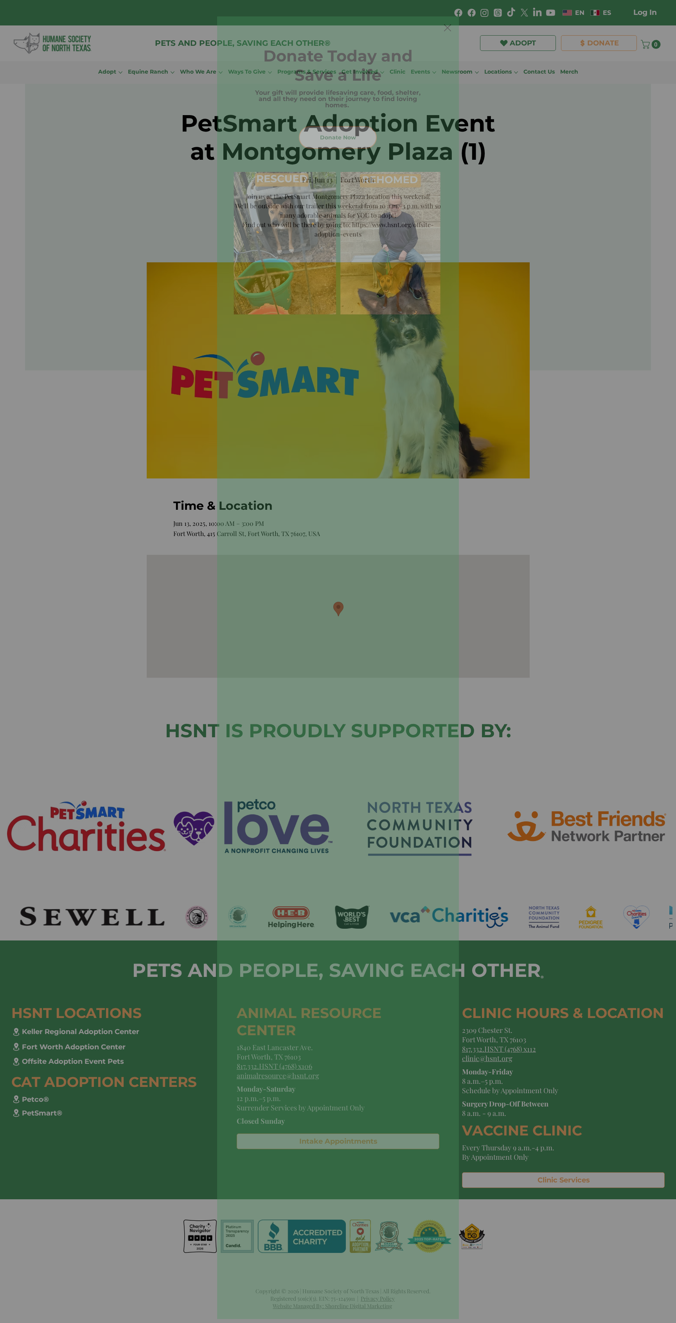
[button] (447, 28)
